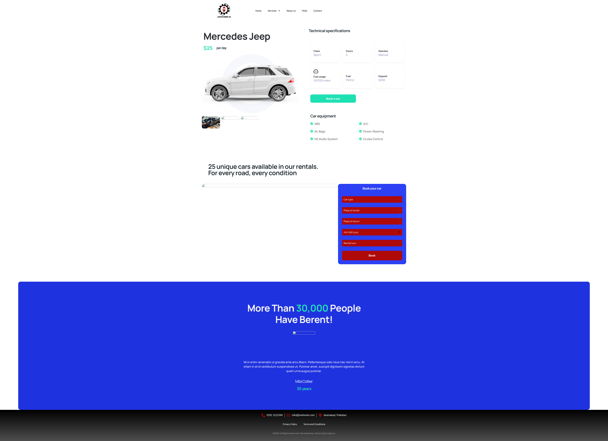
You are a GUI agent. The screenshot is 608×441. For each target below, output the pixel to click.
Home (258, 10)
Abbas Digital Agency (325, 433)
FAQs (304, 10)
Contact (318, 10)
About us (291, 10)
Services (272, 10)
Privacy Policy (290, 424)
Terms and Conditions (314, 424)
